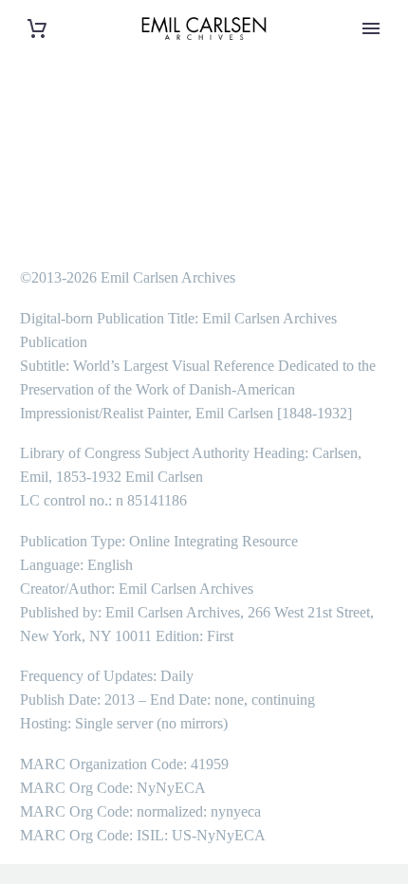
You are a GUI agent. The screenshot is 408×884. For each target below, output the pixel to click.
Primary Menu (371, 28)
